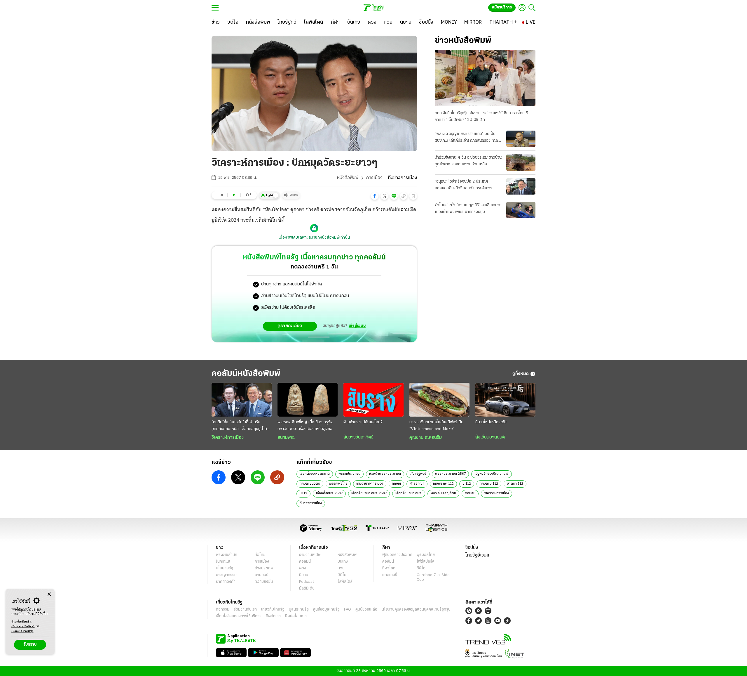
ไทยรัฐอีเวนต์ (477, 555)
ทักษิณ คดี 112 (443, 484)
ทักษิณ (396, 484)
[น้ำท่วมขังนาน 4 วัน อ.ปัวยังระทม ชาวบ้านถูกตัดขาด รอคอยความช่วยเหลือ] (520, 162)
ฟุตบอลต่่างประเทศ (397, 555)
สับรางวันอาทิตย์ (358, 437)
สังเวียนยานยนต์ (490, 437)
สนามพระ (286, 437)
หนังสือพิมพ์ (347, 178)
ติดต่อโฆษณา (296, 616)
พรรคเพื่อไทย (338, 484)
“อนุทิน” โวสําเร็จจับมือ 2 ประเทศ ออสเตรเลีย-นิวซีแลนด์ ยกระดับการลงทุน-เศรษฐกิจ (463, 185)
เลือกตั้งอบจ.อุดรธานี (315, 474)
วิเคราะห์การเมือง (228, 437)
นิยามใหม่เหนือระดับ (491, 422)
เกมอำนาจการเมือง (369, 484)
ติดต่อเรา (273, 616)
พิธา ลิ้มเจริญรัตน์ (443, 493)
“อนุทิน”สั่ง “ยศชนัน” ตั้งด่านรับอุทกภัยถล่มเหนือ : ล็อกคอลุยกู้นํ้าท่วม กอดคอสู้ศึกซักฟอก (242, 426)
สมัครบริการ (502, 7)
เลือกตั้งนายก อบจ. (408, 493)
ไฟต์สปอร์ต (425, 561)
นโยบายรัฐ (224, 568)
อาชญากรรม (226, 575)
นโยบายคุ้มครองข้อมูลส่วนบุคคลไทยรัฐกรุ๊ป (416, 609)
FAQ (347, 609)
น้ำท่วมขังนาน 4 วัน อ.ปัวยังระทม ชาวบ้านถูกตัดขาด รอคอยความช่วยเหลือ (468, 161)
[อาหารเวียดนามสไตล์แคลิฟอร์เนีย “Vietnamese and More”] (439, 400)
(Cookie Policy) (22, 631)
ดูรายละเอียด (290, 326)
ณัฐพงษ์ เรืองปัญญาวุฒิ (491, 474)
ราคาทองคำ (225, 582)
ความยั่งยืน (264, 582)
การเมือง (374, 178)
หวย (341, 568)
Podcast (306, 582)
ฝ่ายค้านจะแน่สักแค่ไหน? (362, 422)
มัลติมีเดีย (307, 588)
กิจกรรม (222, 609)
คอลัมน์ (305, 561)
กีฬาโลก (388, 568)
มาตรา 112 (515, 484)
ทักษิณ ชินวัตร (310, 484)
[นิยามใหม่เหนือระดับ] (505, 400)
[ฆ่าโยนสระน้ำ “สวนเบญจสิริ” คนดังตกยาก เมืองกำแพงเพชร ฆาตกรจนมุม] (520, 210)
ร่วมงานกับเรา (245, 609)
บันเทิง (343, 561)
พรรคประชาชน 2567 (450, 474)
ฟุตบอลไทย (426, 555)
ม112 (303, 493)
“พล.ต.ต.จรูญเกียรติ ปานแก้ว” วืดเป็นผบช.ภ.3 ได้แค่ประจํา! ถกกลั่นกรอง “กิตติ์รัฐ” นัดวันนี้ (467, 138)
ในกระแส (223, 561)
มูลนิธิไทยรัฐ (299, 609)
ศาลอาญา (417, 484)
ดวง (302, 568)
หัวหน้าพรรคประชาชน (385, 474)
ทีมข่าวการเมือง (311, 503)
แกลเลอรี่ (389, 575)
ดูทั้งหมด (520, 374)
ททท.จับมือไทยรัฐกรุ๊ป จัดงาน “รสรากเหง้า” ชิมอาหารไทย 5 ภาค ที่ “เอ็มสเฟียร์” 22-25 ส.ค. (481, 116)
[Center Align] (49, 594)
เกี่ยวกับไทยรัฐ (273, 609)
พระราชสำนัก (226, 555)
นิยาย (303, 575)
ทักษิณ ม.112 (489, 484)
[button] (374, 196)
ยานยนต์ (261, 575)
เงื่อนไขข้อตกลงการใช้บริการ (238, 616)
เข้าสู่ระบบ (357, 326)
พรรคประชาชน (349, 474)
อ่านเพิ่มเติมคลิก (23, 624)
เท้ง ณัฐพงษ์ (418, 474)
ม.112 (466, 484)
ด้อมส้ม (470, 493)
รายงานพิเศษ (310, 555)
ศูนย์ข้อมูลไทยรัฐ (326, 609)
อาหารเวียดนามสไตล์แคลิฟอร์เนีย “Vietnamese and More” (436, 425)
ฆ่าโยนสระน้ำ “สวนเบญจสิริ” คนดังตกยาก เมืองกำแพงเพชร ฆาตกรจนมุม (468, 208)
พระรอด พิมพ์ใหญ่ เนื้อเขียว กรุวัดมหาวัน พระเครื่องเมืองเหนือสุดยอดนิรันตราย (307, 426)
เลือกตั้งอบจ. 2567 (329, 493)
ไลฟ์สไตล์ (345, 582)
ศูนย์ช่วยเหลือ (366, 609)
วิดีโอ (342, 575)
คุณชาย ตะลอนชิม (425, 437)
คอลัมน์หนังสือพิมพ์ (246, 373)
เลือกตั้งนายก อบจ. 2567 (369, 493)
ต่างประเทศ (264, 568)
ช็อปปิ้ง (471, 547)
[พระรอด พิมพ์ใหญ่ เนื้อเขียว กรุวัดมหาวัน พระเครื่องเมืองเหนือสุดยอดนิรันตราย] (307, 400)
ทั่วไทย (260, 555)
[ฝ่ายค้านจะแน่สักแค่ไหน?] (373, 400)
